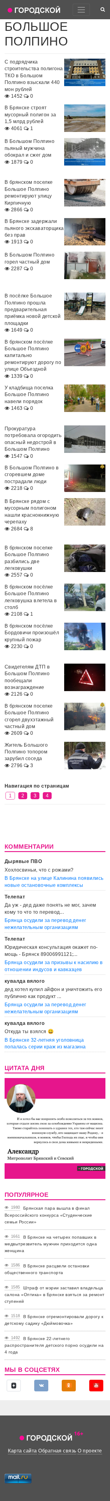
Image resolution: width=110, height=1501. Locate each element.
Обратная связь (57, 1450)
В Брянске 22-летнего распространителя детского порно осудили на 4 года (54, 1345)
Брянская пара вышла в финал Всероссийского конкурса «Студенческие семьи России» (48, 1215)
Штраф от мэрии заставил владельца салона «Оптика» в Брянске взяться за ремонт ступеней (55, 1294)
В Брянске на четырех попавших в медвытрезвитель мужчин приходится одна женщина (51, 1244)
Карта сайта (22, 1450)
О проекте (90, 1450)
